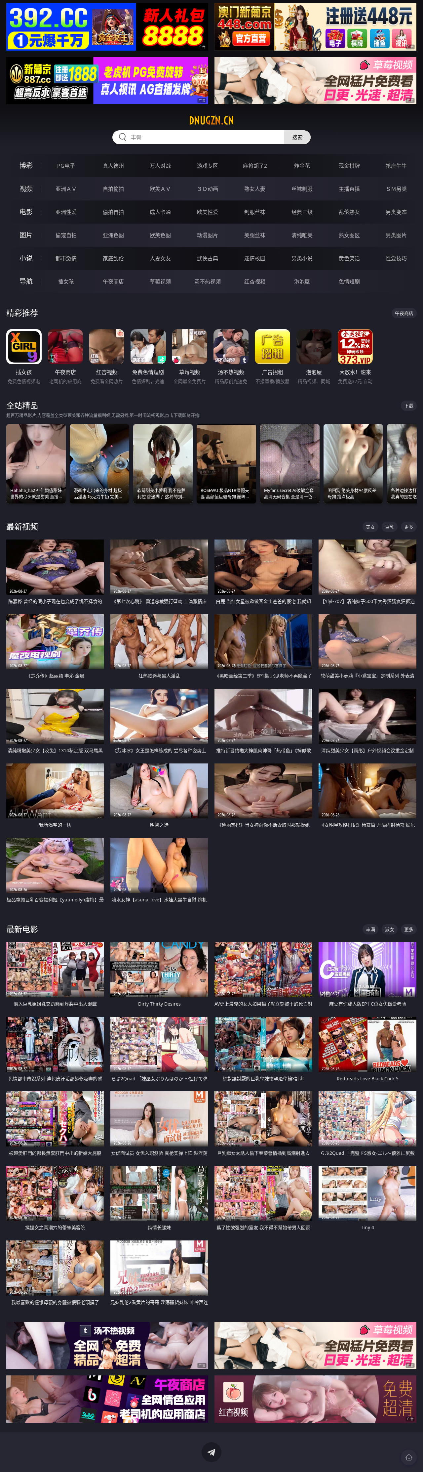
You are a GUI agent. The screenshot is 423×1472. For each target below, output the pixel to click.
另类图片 (396, 235)
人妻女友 (160, 258)
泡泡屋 (302, 281)
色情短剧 (349, 281)
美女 (370, 527)
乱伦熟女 (349, 212)
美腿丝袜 (254, 235)
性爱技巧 (396, 258)
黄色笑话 (349, 258)
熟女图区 (349, 235)
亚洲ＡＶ (66, 189)
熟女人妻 (254, 189)
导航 (26, 281)
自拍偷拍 (113, 189)
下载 (408, 406)
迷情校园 (254, 258)
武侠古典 (207, 258)
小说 (26, 258)
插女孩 (66, 281)
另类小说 (302, 258)
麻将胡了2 (255, 165)
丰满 (370, 929)
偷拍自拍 (113, 212)
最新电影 (22, 929)
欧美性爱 (207, 212)
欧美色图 (160, 235)
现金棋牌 (349, 165)
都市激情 (66, 258)
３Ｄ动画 (207, 189)
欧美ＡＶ (160, 189)
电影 (26, 211)
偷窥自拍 (66, 235)
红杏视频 (254, 281)
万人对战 (160, 165)
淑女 (389, 929)
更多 (408, 527)
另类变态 (396, 212)
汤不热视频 (207, 281)
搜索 (297, 137)
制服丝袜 (254, 212)
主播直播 (349, 189)
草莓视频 (160, 281)
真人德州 (113, 165)
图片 (26, 235)
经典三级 (302, 212)
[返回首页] (409, 1457)
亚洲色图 (113, 235)
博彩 (26, 165)
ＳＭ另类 (396, 189)
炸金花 (302, 165)
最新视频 (22, 526)
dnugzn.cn (211, 120)
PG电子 (66, 165)
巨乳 (389, 527)
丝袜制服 (302, 189)
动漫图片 (207, 235)
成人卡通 (160, 212)
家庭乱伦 (113, 258)
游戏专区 (207, 165)
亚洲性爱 (66, 212)
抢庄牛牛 (396, 165)
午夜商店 (113, 281)
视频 (26, 188)
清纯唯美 (302, 235)
